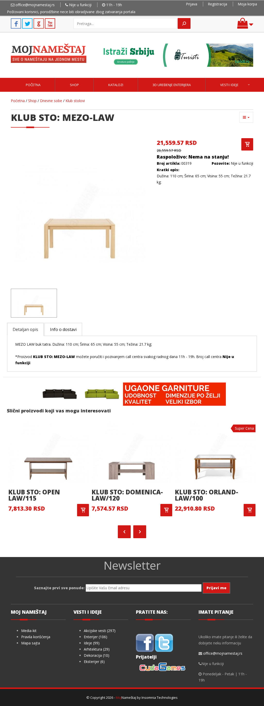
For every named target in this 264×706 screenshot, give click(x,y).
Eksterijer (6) (94, 661)
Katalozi (115, 84)
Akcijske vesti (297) (100, 630)
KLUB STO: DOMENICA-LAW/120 (127, 495)
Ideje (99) (92, 643)
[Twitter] (164, 642)
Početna (33, 84)
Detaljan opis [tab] (25, 329)
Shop (74, 84)
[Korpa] (245, 25)
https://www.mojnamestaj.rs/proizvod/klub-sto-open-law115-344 (83, 510)
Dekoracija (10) (96, 655)
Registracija (217, 4)
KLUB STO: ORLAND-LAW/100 (206, 495)
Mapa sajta (30, 643)
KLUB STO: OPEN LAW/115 (34, 495)
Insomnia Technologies (160, 697)
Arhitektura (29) (97, 649)
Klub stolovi (75, 100)
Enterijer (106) (95, 636)
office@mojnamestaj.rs (35, 4)
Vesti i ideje (229, 84)
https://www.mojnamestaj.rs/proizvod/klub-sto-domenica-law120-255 (166, 510)
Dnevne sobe (51, 100)
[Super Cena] (215, 451)
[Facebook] (145, 642)
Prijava (191, 4)
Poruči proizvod (247, 144)
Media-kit (29, 630)
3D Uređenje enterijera (172, 84)
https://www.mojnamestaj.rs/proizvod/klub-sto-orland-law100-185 (249, 510)
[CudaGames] (163, 667)
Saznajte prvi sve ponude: (59, 587)
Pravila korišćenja (35, 636)
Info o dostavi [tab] (63, 329)
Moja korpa (247, 4)
